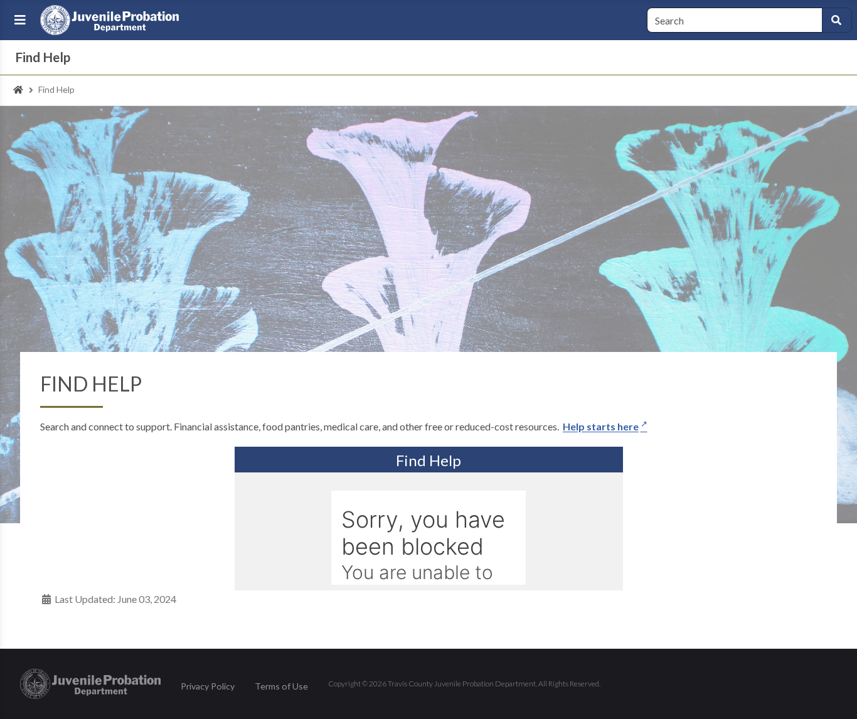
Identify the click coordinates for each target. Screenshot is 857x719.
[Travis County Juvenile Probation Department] (110, 20)
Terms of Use (281, 686)
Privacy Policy (208, 686)
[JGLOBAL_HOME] (18, 90)
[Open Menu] (20, 20)
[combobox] (734, 20)
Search (837, 20)
